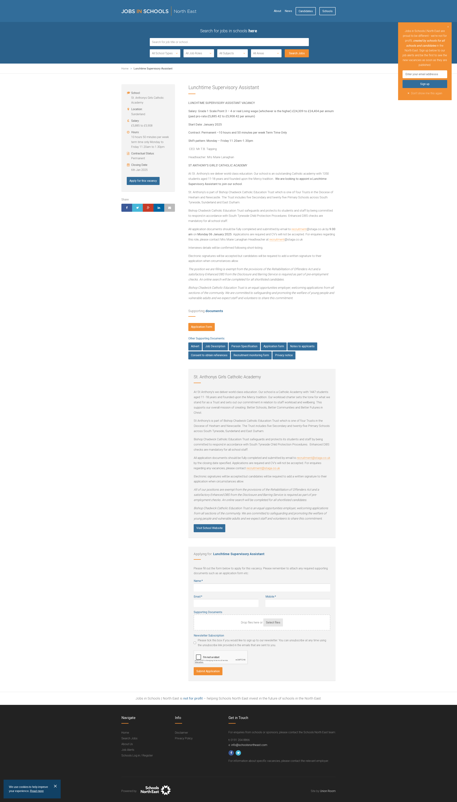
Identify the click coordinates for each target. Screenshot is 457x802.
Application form (273, 346)
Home (125, 68)
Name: (198, 581)
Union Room (328, 791)
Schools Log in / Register (137, 755)
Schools (327, 11)
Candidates (306, 11)
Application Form (201, 327)
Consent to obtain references (209, 355)
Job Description (215, 346)
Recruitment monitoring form (251, 355)
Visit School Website (209, 528)
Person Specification (244, 346)
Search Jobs (129, 738)
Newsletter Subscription (209, 635)
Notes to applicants (302, 346)
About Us (127, 744)
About (277, 11)
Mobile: (270, 596)
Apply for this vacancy (143, 180)
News (288, 11)
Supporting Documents (208, 612)
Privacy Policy (184, 738)
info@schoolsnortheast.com (249, 745)
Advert (195, 346)
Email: (198, 596)
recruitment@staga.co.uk (313, 458)
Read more (37, 791)
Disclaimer (181, 732)
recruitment (299, 229)
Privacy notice (284, 355)
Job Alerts (127, 749)
